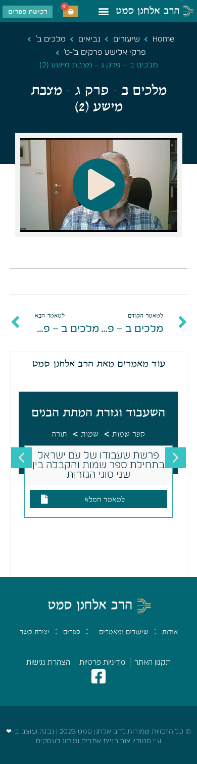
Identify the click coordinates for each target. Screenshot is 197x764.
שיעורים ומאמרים (124, 632)
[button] (103, 11)
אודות (170, 632)
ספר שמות (128, 434)
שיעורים (126, 39)
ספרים (71, 632)
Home (163, 39)
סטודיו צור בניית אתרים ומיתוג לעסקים (93, 741)
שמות (89, 434)
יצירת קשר (35, 632)
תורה (59, 434)
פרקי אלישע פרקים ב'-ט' (105, 52)
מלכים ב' (51, 39)
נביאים (89, 39)
